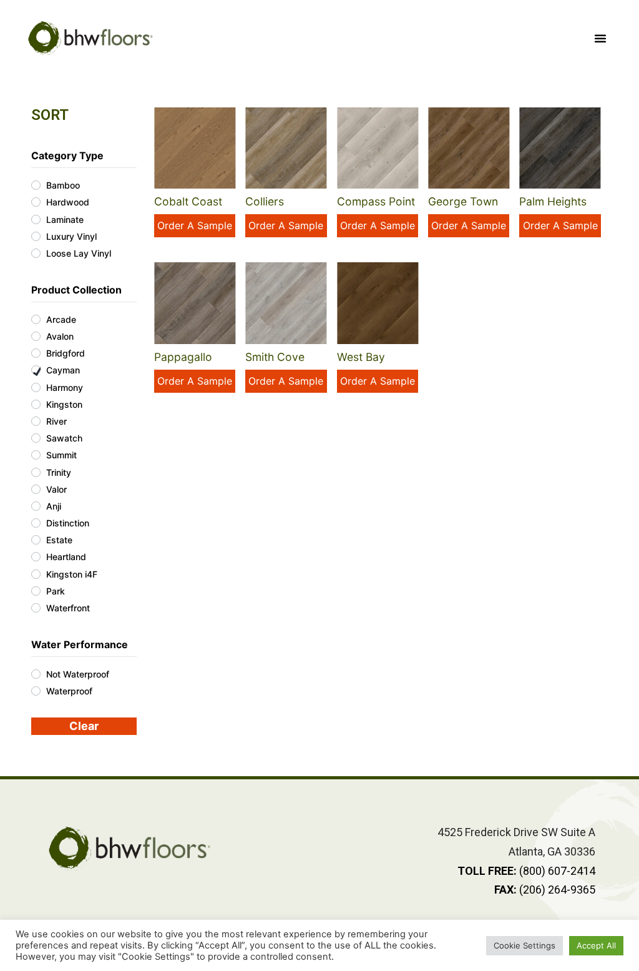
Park (55, 591)
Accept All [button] (596, 945)
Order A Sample (194, 225)
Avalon (60, 336)
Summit (61, 455)
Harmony (64, 387)
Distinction (67, 523)
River (56, 421)
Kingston (64, 404)
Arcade (61, 319)
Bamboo (63, 185)
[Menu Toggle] (600, 38)
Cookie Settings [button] (524, 945)
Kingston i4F (71, 574)
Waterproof (69, 691)
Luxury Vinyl (71, 236)
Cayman (63, 370)
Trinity (58, 472)
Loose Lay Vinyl (78, 253)
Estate (59, 540)
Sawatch (64, 438)
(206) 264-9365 (544, 889)
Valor (56, 489)
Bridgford (65, 353)
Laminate (65, 219)
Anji (53, 506)
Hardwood (67, 202)
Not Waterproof (77, 674)
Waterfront (68, 608)
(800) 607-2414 (526, 870)
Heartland (66, 556)
